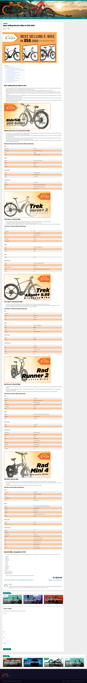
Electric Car (30, 661)
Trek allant (7, 304)
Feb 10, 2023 (27, 665)
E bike (21, 304)
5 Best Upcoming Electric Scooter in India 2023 (10, 663)
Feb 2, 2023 (68, 665)
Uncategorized (27, 598)
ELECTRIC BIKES (5, 23)
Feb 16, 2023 (7, 665)
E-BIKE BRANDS (47, 598)
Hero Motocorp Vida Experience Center (53, 600)
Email (4, 637)
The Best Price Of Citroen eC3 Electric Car (32, 663)
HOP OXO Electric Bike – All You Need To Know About (32, 600)
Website (4, 643)
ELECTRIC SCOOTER (6, 661)
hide (9, 65)
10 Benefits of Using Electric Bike (54, 580)
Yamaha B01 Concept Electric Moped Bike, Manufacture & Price (11, 601)
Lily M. (31, 602)
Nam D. (9, 28)
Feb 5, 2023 (47, 665)
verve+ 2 (30, 221)
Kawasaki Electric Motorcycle (52, 663)
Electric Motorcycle (48, 662)
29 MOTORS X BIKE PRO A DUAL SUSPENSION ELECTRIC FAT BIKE (19, 580)
